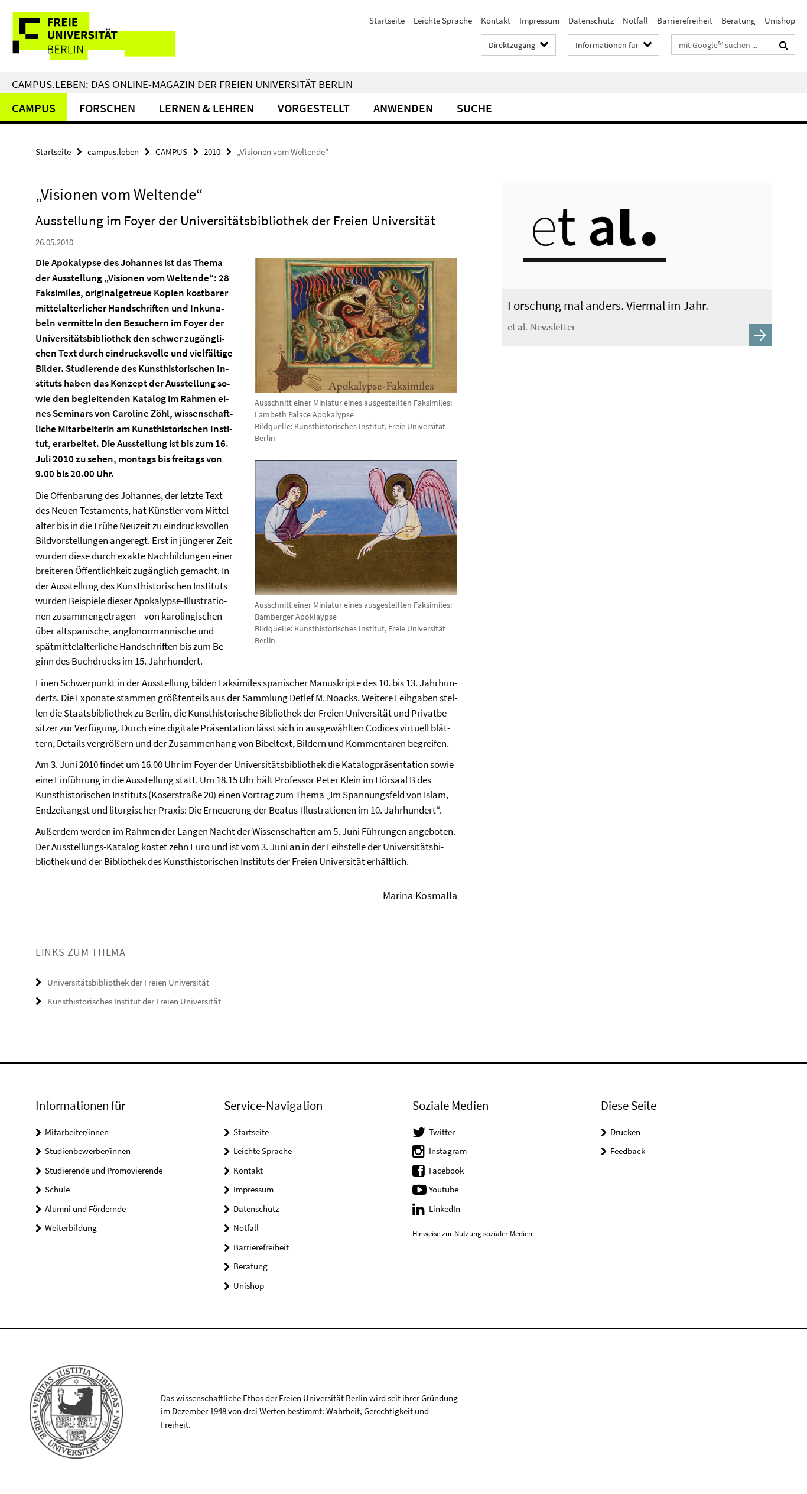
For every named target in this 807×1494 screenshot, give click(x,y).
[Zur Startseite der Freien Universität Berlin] (99, 36)
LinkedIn (444, 1208)
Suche (474, 108)
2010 (212, 151)
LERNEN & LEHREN (206, 108)
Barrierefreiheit (684, 20)
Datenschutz (591, 20)
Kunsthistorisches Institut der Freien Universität (134, 1001)
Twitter (442, 1131)
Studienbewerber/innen (88, 1150)
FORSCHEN (107, 108)
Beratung (738, 20)
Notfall (635, 20)
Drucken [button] (625, 1131)
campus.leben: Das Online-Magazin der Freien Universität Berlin (182, 84)
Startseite (387, 20)
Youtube (443, 1189)
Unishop (779, 20)
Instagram (448, 1150)
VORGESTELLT (314, 108)
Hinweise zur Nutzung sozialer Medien (472, 1234)
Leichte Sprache (443, 20)
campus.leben (113, 151)
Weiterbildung (71, 1227)
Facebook (446, 1170)
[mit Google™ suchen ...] (784, 44)
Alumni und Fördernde (85, 1208)
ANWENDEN (403, 108)
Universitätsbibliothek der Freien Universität (128, 982)
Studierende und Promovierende (103, 1170)
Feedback (627, 1150)
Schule (57, 1189)
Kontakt (495, 20)
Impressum (539, 20)
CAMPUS (34, 108)
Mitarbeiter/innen (77, 1131)
